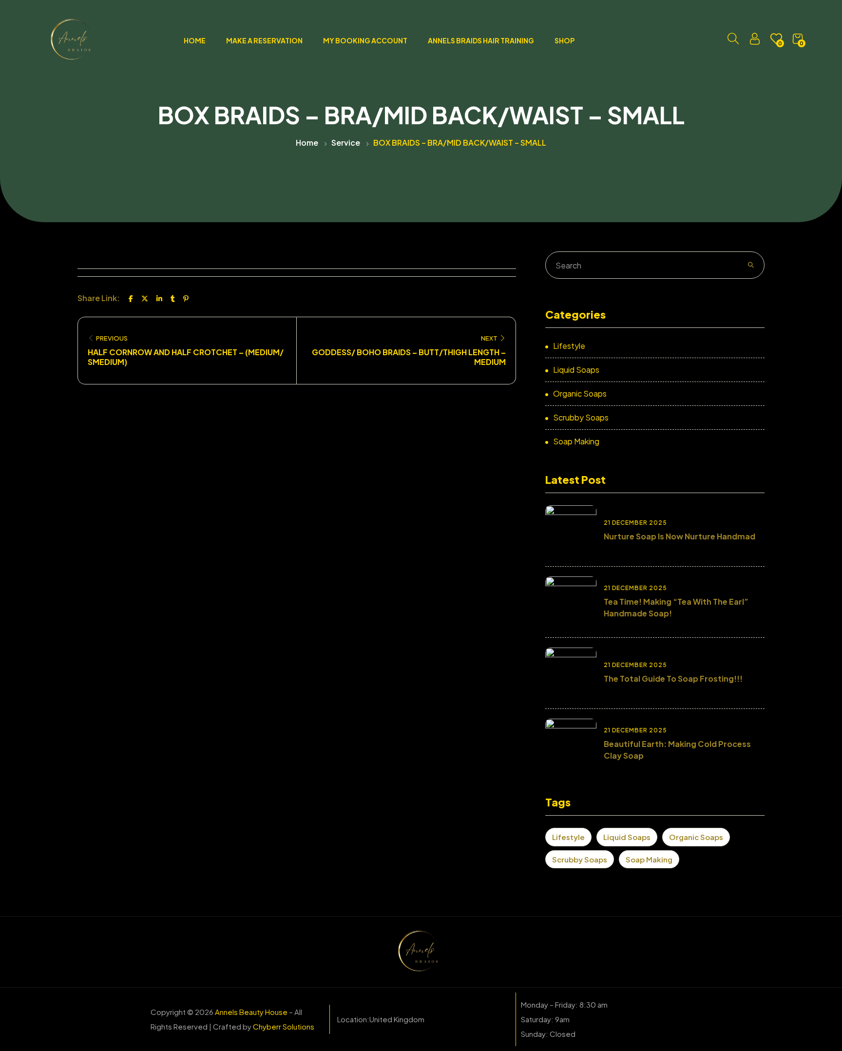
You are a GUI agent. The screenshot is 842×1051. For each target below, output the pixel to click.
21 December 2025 (635, 522)
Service (345, 142)
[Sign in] (755, 41)
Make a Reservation (264, 40)
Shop (564, 40)
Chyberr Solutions (283, 1026)
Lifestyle (569, 346)
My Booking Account (365, 40)
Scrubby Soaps (581, 417)
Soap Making (576, 441)
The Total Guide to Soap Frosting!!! (673, 678)
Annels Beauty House (251, 1011)
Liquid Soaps (576, 369)
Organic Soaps (580, 393)
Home (195, 40)
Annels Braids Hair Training (481, 40)
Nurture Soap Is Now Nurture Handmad (679, 536)
